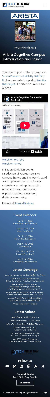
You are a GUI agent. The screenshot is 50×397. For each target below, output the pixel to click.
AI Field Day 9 (25, 246)
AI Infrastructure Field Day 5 (25, 223)
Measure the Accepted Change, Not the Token (25, 275)
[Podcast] (35, 366)
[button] (45, 5)
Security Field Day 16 (25, 254)
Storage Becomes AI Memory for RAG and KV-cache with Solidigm (25, 334)
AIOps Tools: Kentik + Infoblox (25, 304)
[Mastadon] (28, 366)
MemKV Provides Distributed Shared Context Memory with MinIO (25, 340)
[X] (43, 366)
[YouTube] (7, 366)
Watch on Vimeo (11, 163)
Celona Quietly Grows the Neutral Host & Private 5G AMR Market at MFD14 (25, 299)
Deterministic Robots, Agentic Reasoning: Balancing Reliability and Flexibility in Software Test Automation (25, 286)
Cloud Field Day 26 (25, 231)
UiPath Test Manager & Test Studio (25, 321)
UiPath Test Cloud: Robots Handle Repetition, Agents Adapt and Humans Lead (25, 279)
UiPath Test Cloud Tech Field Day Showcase (25, 324)
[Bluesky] (14, 366)
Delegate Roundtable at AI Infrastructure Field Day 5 (25, 328)
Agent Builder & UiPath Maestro (25, 317)
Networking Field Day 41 (25, 239)
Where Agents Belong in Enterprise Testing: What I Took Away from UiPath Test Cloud (25, 293)
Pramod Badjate (24, 203)
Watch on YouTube (13, 159)
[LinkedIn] (21, 366)
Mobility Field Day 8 (25, 47)
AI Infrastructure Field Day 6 (25, 262)
